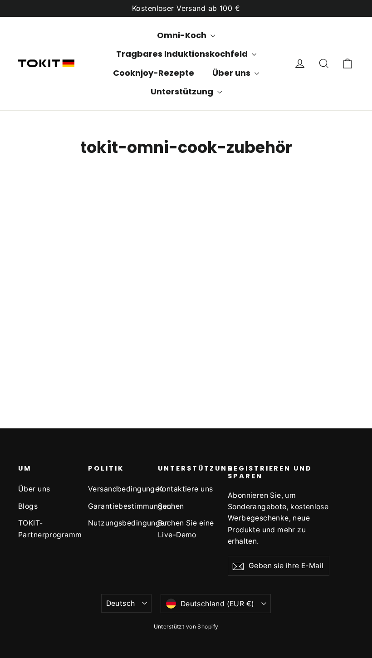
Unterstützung (183, 91)
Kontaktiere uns (185, 489)
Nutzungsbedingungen (116, 523)
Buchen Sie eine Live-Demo (186, 529)
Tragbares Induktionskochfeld (183, 53)
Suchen (171, 506)
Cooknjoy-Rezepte (153, 73)
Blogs (28, 506)
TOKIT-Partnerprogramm (46, 529)
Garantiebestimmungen (116, 506)
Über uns (34, 489)
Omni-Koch (182, 35)
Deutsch (120, 603)
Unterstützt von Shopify (186, 626)
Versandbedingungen (116, 489)
